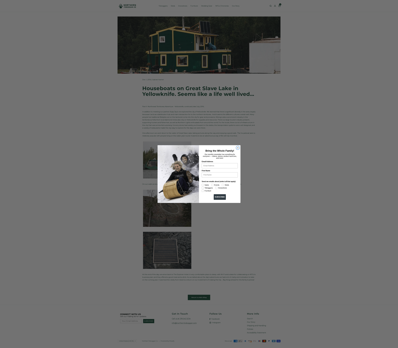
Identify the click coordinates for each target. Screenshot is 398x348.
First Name (206, 171)
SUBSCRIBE (220, 197)
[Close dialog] (238, 148)
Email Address (207, 161)
